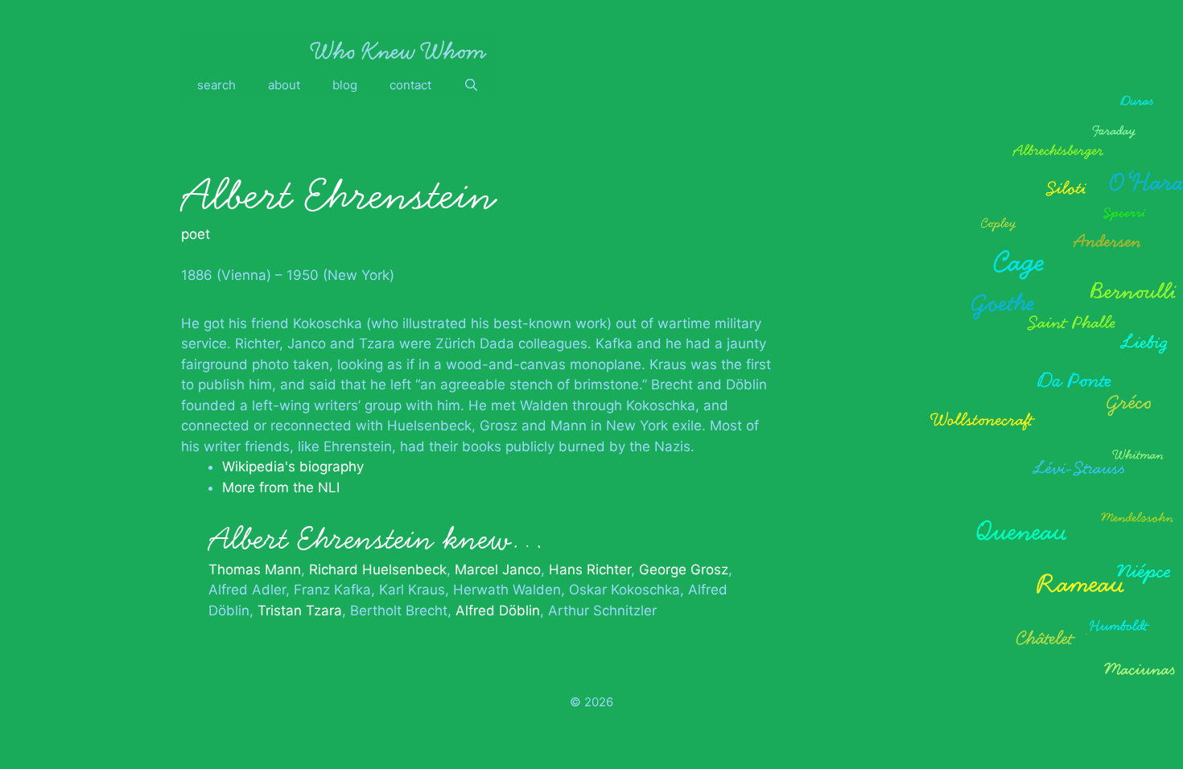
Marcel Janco (498, 569)
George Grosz (683, 569)
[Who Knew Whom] (398, 50)
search (216, 85)
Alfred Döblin (497, 610)
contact (410, 85)
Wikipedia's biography (293, 467)
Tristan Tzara (300, 610)
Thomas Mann (254, 569)
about (284, 85)
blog (344, 85)
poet (195, 234)
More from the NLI (281, 487)
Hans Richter (590, 569)
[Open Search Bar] (471, 85)
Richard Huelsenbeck (378, 569)
